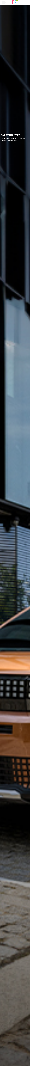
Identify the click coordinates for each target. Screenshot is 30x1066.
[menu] (4, 2)
